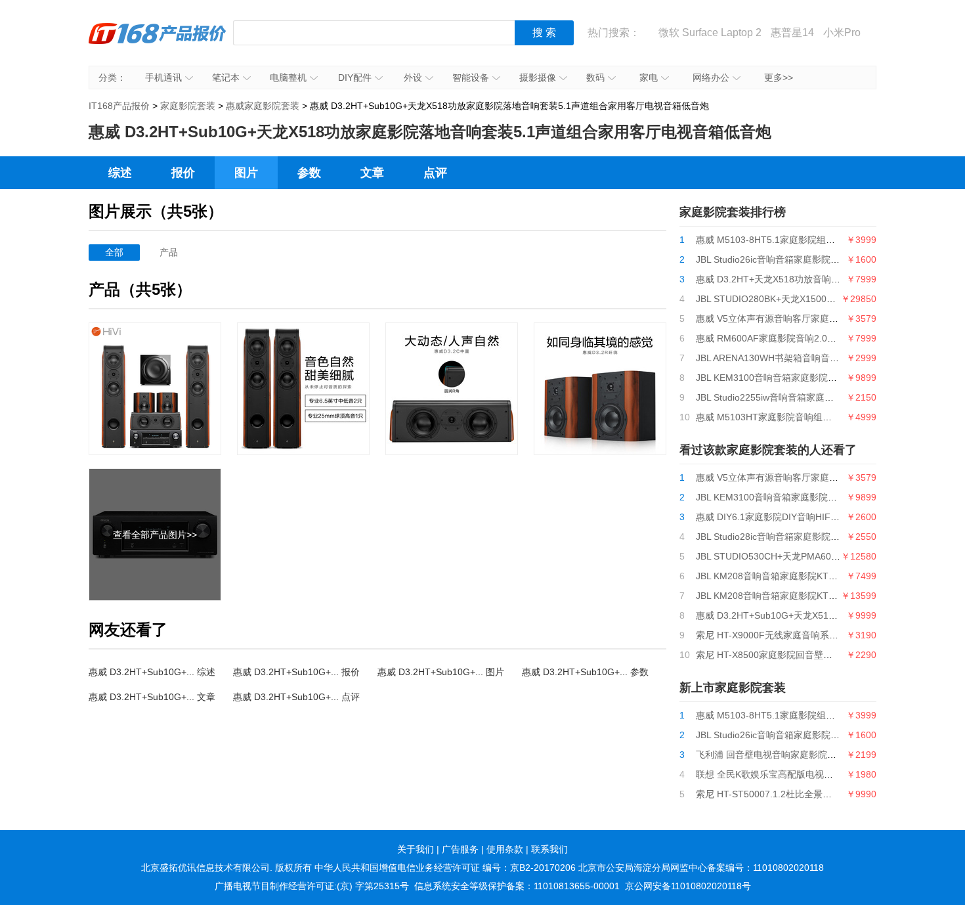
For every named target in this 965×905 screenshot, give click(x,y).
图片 (246, 172)
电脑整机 (288, 77)
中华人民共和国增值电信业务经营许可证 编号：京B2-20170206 (445, 867)
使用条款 (504, 849)
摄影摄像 (537, 77)
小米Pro (842, 32)
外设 (413, 77)
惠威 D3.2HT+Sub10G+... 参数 (585, 672)
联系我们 (549, 849)
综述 (120, 172)
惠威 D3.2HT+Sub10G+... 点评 (296, 697)
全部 (114, 252)
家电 (648, 77)
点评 (435, 172)
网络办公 (711, 77)
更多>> (778, 77)
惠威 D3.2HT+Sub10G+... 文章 (152, 697)
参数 (309, 172)
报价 (183, 172)
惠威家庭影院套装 (262, 105)
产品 (169, 252)
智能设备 (470, 77)
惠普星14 (792, 32)
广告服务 (460, 849)
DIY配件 (355, 77)
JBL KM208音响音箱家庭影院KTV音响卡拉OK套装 (799, 576)
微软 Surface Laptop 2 (709, 32)
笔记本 (226, 77)
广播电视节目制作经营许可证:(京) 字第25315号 (312, 886)
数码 (595, 77)
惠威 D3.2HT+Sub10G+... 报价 (296, 672)
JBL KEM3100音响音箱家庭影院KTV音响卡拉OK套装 (805, 377)
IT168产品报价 (157, 43)
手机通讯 (163, 77)
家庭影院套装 (187, 105)
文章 (372, 172)
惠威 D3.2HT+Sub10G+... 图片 (440, 672)
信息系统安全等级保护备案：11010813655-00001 (517, 886)
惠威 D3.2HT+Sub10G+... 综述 (152, 672)
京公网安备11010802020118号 (688, 886)
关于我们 (415, 849)
